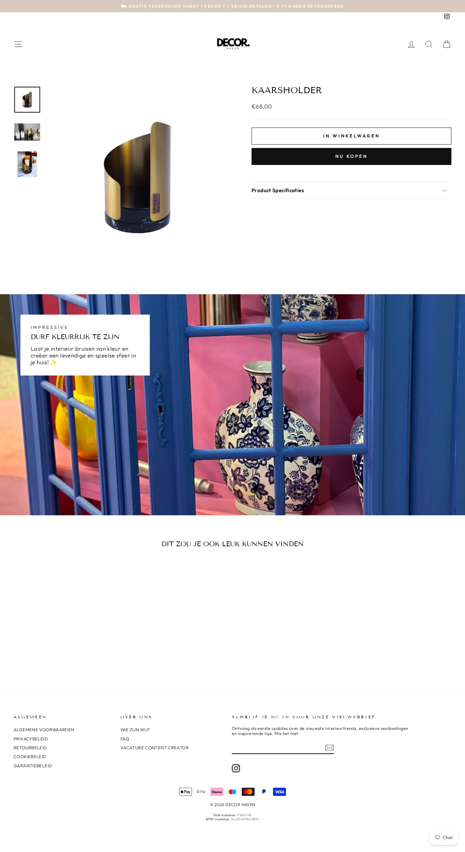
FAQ (125, 738)
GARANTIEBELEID (33, 765)
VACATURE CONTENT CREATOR (155, 747)
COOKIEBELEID (30, 756)
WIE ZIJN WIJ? (135, 729)
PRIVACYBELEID (31, 738)
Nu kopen (351, 156)
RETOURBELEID (30, 747)
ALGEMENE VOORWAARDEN (44, 729)
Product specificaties (278, 190)
